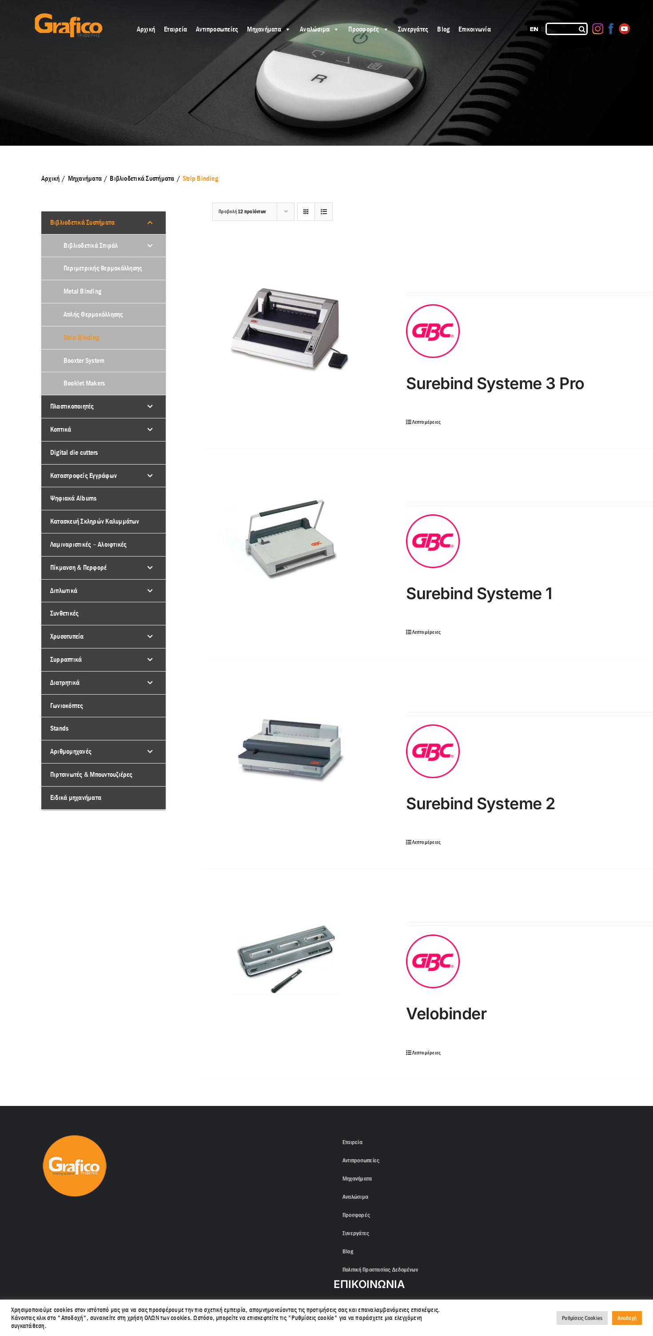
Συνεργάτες (413, 29)
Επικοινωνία (474, 29)
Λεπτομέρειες (426, 421)
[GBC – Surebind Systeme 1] (289, 535)
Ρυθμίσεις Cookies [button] (582, 1318)
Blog (443, 29)
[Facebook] (611, 28)
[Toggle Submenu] (150, 222)
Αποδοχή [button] (627, 1318)
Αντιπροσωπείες (217, 29)
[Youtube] (624, 28)
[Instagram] (597, 28)
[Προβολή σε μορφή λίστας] (323, 211)
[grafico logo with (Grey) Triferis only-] (67, 16)
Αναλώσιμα (315, 29)
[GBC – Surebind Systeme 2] (289, 745)
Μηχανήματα (264, 29)
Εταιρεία (175, 29)
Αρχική (146, 29)
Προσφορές (363, 29)
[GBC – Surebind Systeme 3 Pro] (289, 325)
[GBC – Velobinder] (289, 955)
